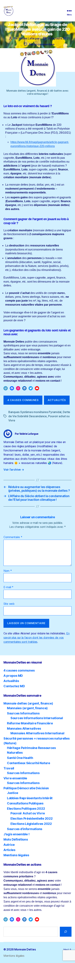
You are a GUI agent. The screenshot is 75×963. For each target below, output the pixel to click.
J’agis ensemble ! (16, 834)
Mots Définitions (15, 839)
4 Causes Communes (23, 400)
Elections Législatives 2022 (31, 824)
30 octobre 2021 (58, 38)
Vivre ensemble (15, 778)
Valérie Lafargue (29, 38)
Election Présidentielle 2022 (31, 818)
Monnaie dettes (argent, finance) (28, 703)
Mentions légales (16, 855)
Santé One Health (20, 758)
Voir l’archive (13, 469)
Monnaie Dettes (25, 949)
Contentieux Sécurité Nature (28, 763)
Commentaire (12, 537)
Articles (9, 850)
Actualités (57, 400)
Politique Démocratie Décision (26, 788)
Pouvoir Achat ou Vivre (27, 813)
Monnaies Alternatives (24, 728)
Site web (8, 603)
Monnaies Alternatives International (37, 733)
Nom (7, 570)
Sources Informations (23, 713)
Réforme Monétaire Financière (30, 723)
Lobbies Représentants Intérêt (29, 798)
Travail (8, 768)
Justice (12, 793)
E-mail (8, 587)
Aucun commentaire (42, 44)
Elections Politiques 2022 (26, 808)
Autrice (9, 844)
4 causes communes (19, 670)
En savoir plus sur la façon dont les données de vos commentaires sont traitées (36, 637)
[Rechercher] (66, 932)
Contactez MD (14, 686)
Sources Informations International (36, 718)
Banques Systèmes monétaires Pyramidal (34, 412)
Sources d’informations (24, 829)
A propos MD (13, 675)
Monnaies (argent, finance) (27, 708)
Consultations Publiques (25, 803)
